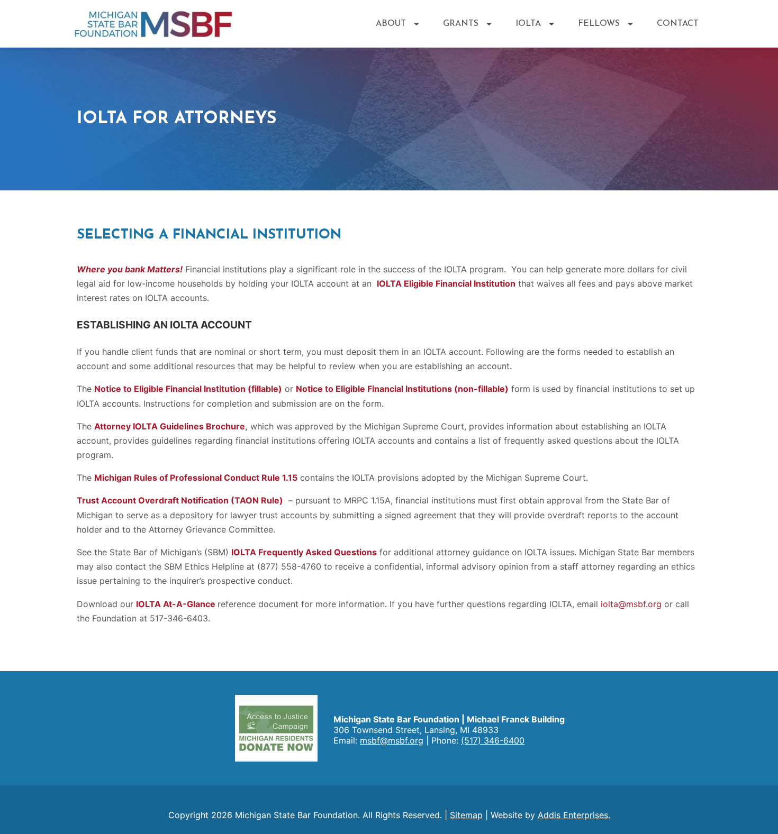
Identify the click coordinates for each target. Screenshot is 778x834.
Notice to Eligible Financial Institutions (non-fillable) (402, 388)
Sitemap (466, 815)
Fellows (599, 24)
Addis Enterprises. (574, 815)
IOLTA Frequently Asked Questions (304, 552)
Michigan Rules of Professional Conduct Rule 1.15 (195, 477)
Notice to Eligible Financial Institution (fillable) (188, 388)
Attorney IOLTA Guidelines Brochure (169, 426)
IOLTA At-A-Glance (175, 604)
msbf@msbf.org (391, 740)
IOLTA (528, 24)
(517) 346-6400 (492, 740)
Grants (460, 24)
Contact (678, 24)
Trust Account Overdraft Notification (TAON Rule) (180, 500)
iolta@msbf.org (631, 604)
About (391, 24)
